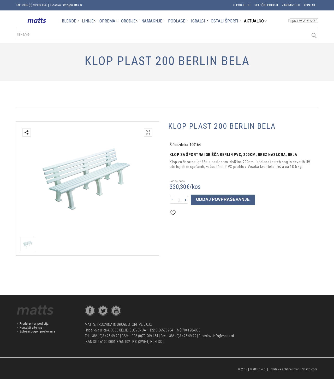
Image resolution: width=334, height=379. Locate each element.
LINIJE (88, 21)
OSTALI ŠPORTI (224, 21)
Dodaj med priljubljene (199, 213)
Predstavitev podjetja (34, 323)
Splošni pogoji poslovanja (37, 331)
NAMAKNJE (151, 21)
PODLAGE (176, 21)
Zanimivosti (291, 5)
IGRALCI (198, 21)
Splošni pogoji (266, 5)
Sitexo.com (309, 369)
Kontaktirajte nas (31, 327)
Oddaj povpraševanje (223, 199)
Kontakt (310, 5)
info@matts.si (223, 336)
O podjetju (241, 5)
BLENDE (69, 21)
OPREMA (107, 21)
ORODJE (128, 21)
